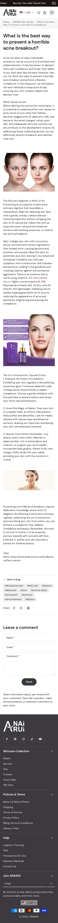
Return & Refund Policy (16, 801)
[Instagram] (23, 739)
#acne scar (27, 595)
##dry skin (32, 585)
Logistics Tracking (13, 845)
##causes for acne (14, 585)
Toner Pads (9, 779)
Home (6, 22)
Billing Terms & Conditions (18, 823)
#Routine (30, 599)
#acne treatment (13, 599)
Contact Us (9, 866)
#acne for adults (39, 590)
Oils (5, 769)
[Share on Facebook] (14, 608)
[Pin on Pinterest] (28, 608)
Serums (7, 763)
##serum (46, 585)
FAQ (5, 850)
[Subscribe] (51, 883)
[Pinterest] (15, 739)
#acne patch (11, 595)
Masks (6, 758)
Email (10, 647)
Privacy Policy (11, 817)
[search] (38, 12)
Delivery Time (11, 828)
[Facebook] (6, 739)
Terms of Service (12, 812)
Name (10, 637)
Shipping (8, 807)
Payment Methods (13, 861)
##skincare (10, 590)
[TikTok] (31, 739)
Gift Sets (8, 785)
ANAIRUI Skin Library (23, 22)
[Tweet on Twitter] (21, 608)
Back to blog (13, 579)
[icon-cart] (44, 12)
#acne (24, 590)
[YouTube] (40, 739)
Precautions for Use (14, 855)
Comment (12, 656)
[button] (26, 12)
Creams (7, 774)
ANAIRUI (33, 916)
